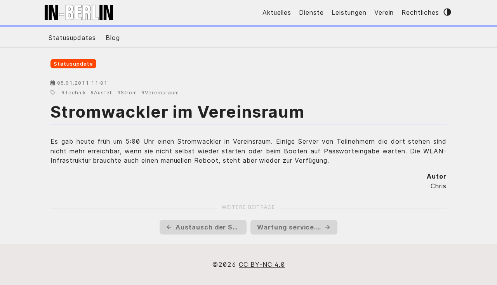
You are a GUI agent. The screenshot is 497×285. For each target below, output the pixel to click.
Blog (113, 38)
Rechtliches (420, 12)
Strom (129, 93)
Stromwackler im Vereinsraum (177, 112)
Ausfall (103, 93)
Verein (384, 12)
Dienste (311, 12)
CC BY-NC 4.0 (262, 264)
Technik (75, 93)
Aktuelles (277, 12)
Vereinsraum (162, 93)
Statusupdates (72, 38)
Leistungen (349, 12)
